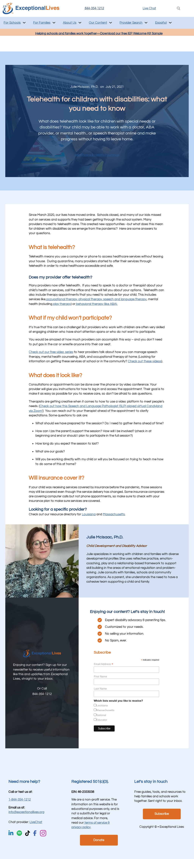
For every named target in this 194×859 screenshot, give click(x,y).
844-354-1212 (94, 8)
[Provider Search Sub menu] (146, 22)
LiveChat (36, 822)
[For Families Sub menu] (54, 22)
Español (161, 22)
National (101, 715)
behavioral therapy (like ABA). (96, 304)
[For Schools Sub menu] (24, 22)
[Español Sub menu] (170, 22)
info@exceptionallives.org (26, 812)
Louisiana (89, 514)
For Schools (12, 22)
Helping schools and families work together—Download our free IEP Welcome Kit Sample (99, 33)
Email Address (103, 664)
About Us (69, 22)
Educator (101, 719)
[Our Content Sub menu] (110, 22)
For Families (41, 22)
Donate (98, 840)
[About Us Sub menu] (79, 22)
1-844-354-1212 (20, 799)
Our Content (98, 22)
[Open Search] (178, 8)
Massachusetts (114, 514)
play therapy (61, 304)
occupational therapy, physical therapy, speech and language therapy (95, 299)
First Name (100, 676)
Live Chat (149, 8)
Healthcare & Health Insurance (97, 155)
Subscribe (162, 813)
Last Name (100, 688)
